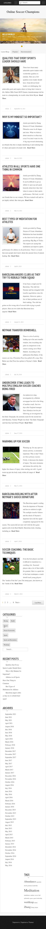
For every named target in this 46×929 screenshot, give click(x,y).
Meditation (31, 890)
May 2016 (8, 794)
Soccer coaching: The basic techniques (17, 551)
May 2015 (8, 831)
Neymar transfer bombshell (19, 330)
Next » (17, 602)
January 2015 (9, 844)
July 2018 (8, 729)
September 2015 (10, 819)
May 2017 (8, 763)
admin (7, 109)
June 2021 (8, 717)
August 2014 (9, 859)
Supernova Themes (27, 922)
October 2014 (9, 853)
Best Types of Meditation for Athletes (19, 220)
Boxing (6, 621)
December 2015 (10, 810)
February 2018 (10, 745)
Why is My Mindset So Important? (22, 117)
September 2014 (10, 856)
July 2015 (8, 825)
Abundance (30, 881)
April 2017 (9, 766)
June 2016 (8, 791)
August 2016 (9, 785)
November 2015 (10, 813)
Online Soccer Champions (23, 12)
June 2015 (8, 828)
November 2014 (10, 850)
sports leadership (37, 898)
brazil (25, 885)
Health (13, 621)
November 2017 (10, 754)
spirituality (26, 898)
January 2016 (9, 807)
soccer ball (37, 895)
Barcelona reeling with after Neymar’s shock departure (20, 495)
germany (29, 885)
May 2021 (8, 720)
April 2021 (9, 723)
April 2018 (9, 739)
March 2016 (9, 800)
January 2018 (9, 748)
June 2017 (8, 760)
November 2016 (10, 779)
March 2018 (9, 742)
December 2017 (10, 751)
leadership (35, 885)
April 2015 (9, 834)
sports (31, 898)
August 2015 (9, 822)
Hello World (8, 34)
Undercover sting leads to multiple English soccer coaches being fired (21, 386)
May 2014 (8, 865)
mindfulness (27, 895)
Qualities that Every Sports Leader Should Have (19, 59)
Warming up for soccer (16, 441)
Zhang (27, 907)
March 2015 (9, 838)
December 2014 (10, 847)
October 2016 (9, 782)
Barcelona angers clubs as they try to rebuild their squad (21, 276)
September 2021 (10, 714)
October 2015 (9, 816)
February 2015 (10, 841)
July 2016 (8, 788)
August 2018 (9, 726)
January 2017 (9, 773)
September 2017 (10, 757)
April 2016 (9, 797)
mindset (32, 895)
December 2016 (10, 776)
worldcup (29, 902)
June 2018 (8, 732)
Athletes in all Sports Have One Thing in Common (21, 168)
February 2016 (10, 804)
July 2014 (8, 862)
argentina (38, 882)
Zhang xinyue (34, 907)
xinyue (36, 902)
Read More (31, 147)
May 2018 (8, 735)
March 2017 (9, 769)
